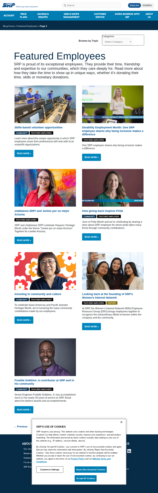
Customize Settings (49, 469)
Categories (108, 36)
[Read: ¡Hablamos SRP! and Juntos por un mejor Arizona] (45, 187)
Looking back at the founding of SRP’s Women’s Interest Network (107, 296)
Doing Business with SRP (127, 15)
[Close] (121, 422)
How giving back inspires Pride (102, 210)
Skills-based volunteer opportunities (38, 127)
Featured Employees (27, 26)
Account (9, 15)
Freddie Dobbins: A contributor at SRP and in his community (44, 382)
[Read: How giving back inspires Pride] (112, 187)
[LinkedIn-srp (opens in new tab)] (129, 451)
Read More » (25, 154)
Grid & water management (71, 15)
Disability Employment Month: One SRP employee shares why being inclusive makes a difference (112, 131)
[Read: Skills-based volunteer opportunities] (45, 104)
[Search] (65, 5)
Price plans (23, 15)
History (112, 303)
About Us (149, 15)
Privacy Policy (78, 459)
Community (21, 133)
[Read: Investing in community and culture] (45, 270)
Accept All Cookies (85, 478)
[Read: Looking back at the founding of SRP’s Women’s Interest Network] (112, 270)
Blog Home (9, 26)
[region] (79, 452)
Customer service (100, 15)
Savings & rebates (43, 15)
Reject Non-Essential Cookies (90, 469)
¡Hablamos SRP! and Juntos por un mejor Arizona (42, 212)
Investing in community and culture (38, 294)
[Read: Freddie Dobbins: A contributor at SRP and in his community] (45, 357)
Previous (20, 426)
